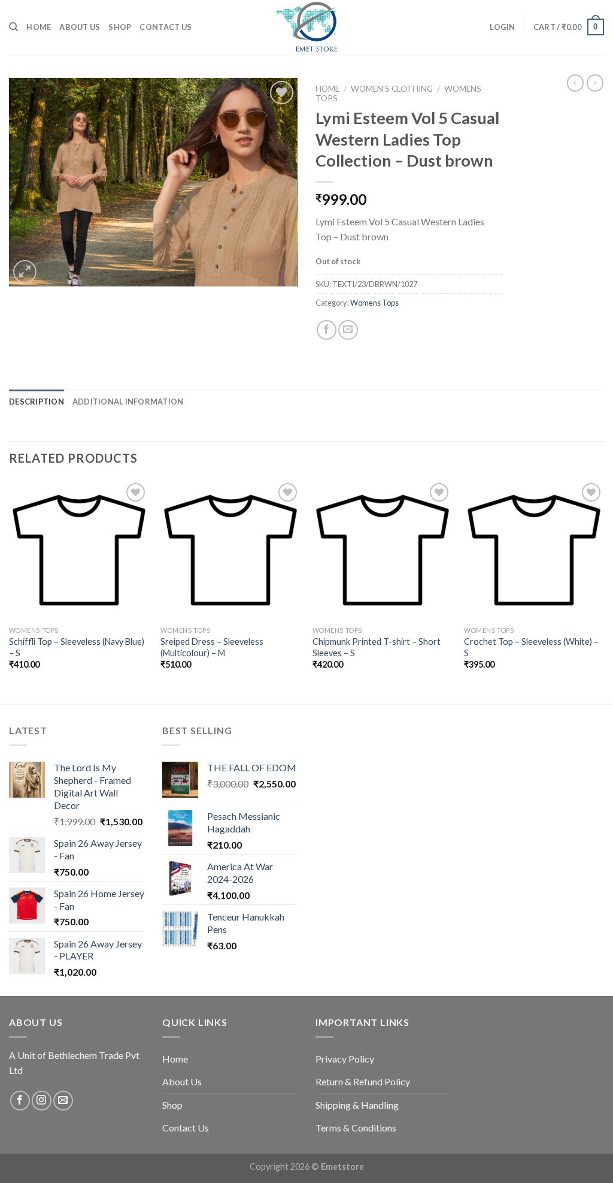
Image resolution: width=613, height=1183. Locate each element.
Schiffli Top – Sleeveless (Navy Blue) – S (76, 647)
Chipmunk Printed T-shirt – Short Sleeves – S (376, 647)
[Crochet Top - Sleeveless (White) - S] (534, 550)
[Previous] (10, 591)
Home (38, 27)
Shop (119, 27)
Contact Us (165, 27)
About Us (79, 27)
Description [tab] (36, 401)
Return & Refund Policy (362, 1081)
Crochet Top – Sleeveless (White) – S (531, 647)
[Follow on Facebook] (20, 1100)
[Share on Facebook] (326, 330)
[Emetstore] (306, 27)
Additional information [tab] (128, 401)
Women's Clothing (392, 88)
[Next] (603, 591)
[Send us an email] (63, 1100)
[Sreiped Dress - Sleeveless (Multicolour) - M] (230, 550)
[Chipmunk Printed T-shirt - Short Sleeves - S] (382, 550)
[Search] (13, 27)
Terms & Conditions (355, 1127)
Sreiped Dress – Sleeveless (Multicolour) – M (211, 647)
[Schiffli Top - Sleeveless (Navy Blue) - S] (79, 550)
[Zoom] (25, 271)
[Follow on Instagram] (41, 1100)
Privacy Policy (344, 1058)
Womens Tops (374, 302)
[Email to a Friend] (348, 330)
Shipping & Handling (357, 1104)
